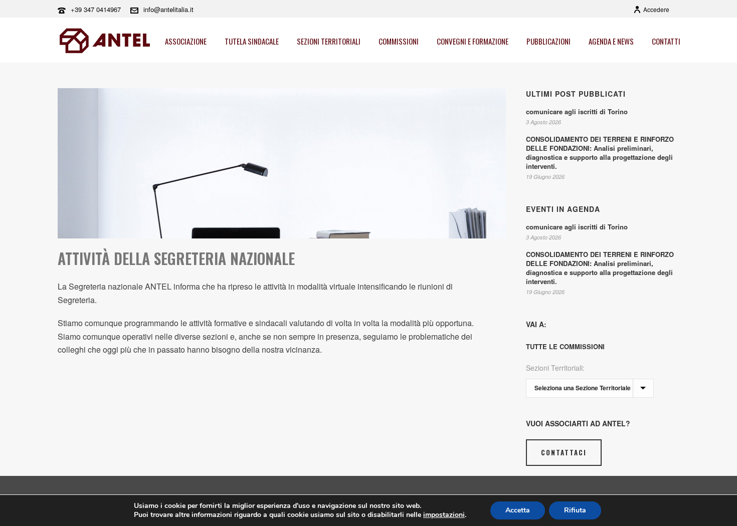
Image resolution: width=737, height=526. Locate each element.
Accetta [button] (517, 510)
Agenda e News (611, 41)
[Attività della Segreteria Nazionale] (282, 163)
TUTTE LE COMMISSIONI (565, 346)
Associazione (186, 41)
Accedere (656, 9)
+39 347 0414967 (96, 9)
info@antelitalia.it (168, 9)
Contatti (666, 41)
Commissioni (399, 41)
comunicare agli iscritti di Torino (577, 111)
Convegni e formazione (472, 41)
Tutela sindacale (252, 41)
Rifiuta (575, 510)
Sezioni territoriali (328, 41)
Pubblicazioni (548, 41)
